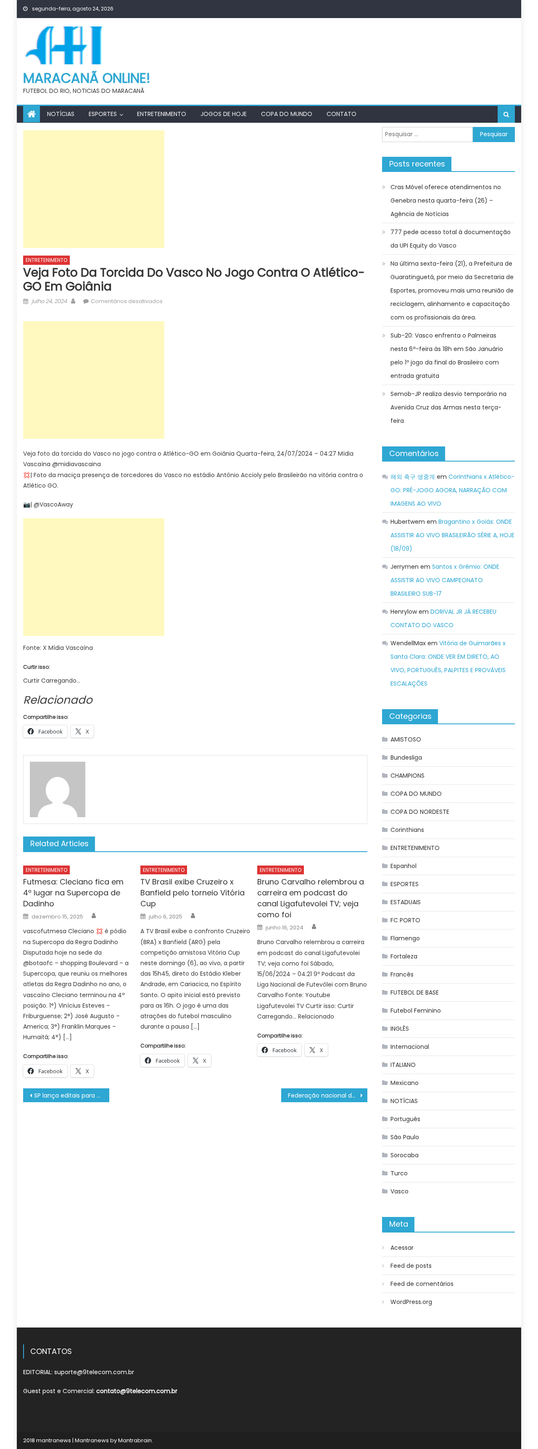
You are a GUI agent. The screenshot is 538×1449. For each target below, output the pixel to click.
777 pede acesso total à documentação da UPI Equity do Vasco (450, 239)
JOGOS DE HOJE (223, 114)
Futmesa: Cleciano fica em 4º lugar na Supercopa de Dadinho (73, 892)
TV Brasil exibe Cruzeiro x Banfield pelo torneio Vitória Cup (192, 892)
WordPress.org (411, 1302)
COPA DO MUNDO (286, 114)
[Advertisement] (93, 189)
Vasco (399, 1191)
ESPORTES (103, 114)
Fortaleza (403, 956)
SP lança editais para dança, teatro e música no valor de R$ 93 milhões (71, 1095)
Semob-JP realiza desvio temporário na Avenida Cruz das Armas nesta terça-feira (448, 407)
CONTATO (341, 114)
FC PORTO (405, 920)
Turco (399, 1173)
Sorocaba (404, 1155)
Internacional (409, 1047)
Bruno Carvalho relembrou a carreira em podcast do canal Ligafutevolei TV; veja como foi (310, 898)
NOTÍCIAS (60, 114)
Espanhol (403, 866)
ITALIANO (403, 1065)
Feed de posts (411, 1266)
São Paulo (404, 1137)
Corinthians (407, 830)
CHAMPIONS (407, 775)
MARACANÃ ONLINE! (86, 78)
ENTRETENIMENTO (161, 114)
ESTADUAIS (405, 902)
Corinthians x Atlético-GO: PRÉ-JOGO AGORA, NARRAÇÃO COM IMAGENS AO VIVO (452, 490)
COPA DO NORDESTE (419, 812)
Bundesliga (406, 757)
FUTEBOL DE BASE (414, 992)
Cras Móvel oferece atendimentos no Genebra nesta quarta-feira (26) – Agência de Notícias (445, 200)
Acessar (402, 1247)
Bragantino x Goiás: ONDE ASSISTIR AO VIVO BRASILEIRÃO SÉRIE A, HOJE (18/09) (452, 535)
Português (405, 1119)
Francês (402, 974)
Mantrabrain (135, 1440)
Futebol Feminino (415, 1010)
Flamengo (405, 938)
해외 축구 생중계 (412, 476)
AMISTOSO (405, 739)
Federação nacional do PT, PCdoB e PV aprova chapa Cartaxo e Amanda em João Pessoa (327, 1095)
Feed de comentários (422, 1284)
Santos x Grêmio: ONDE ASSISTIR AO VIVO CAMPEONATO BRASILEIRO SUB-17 (444, 580)
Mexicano (404, 1083)
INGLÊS (399, 1028)
